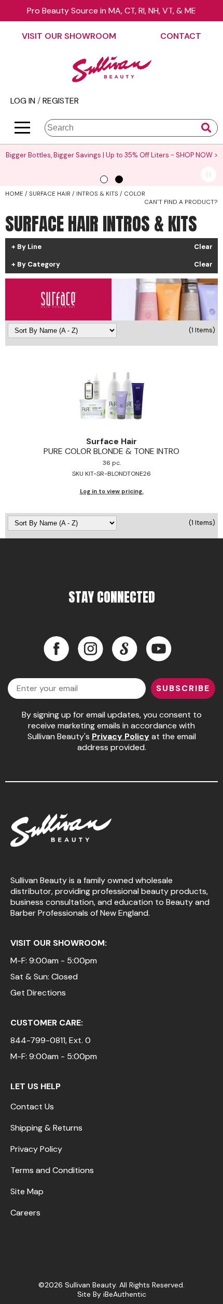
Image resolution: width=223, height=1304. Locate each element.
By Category (38, 264)
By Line (29, 247)
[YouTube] (159, 649)
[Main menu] (22, 127)
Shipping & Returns (46, 1127)
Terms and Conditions (52, 1170)
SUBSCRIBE (183, 688)
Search (206, 128)
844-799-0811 (37, 1040)
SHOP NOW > (197, 155)
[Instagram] (90, 649)
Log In (23, 100)
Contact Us (32, 1106)
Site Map (27, 1191)
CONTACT (180, 36)
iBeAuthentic (124, 1294)
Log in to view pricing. (112, 491)
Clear (203, 247)
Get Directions (38, 992)
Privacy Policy (120, 736)
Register (61, 100)
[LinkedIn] (124, 649)
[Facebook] (56, 649)
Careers (25, 1212)
